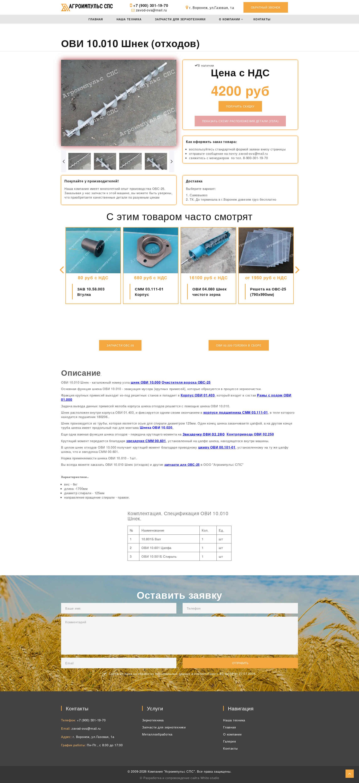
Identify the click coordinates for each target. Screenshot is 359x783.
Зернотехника (153, 720)
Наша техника (129, 19)
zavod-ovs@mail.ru (151, 10)
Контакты (261, 19)
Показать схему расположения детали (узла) (240, 121)
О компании (229, 19)
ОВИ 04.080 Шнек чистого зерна (152, 291)
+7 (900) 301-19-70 (150, 5)
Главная (96, 19)
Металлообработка (157, 734)
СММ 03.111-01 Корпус (91, 291)
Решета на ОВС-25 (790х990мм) (211, 291)
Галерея (229, 741)
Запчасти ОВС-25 (120, 345)
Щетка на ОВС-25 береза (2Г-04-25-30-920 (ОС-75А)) (270, 292)
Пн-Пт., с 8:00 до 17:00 (105, 745)
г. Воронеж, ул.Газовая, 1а (93, 736)
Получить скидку (240, 106)
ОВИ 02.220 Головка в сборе (239, 345)
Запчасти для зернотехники (180, 19)
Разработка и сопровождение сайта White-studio (181, 778)
